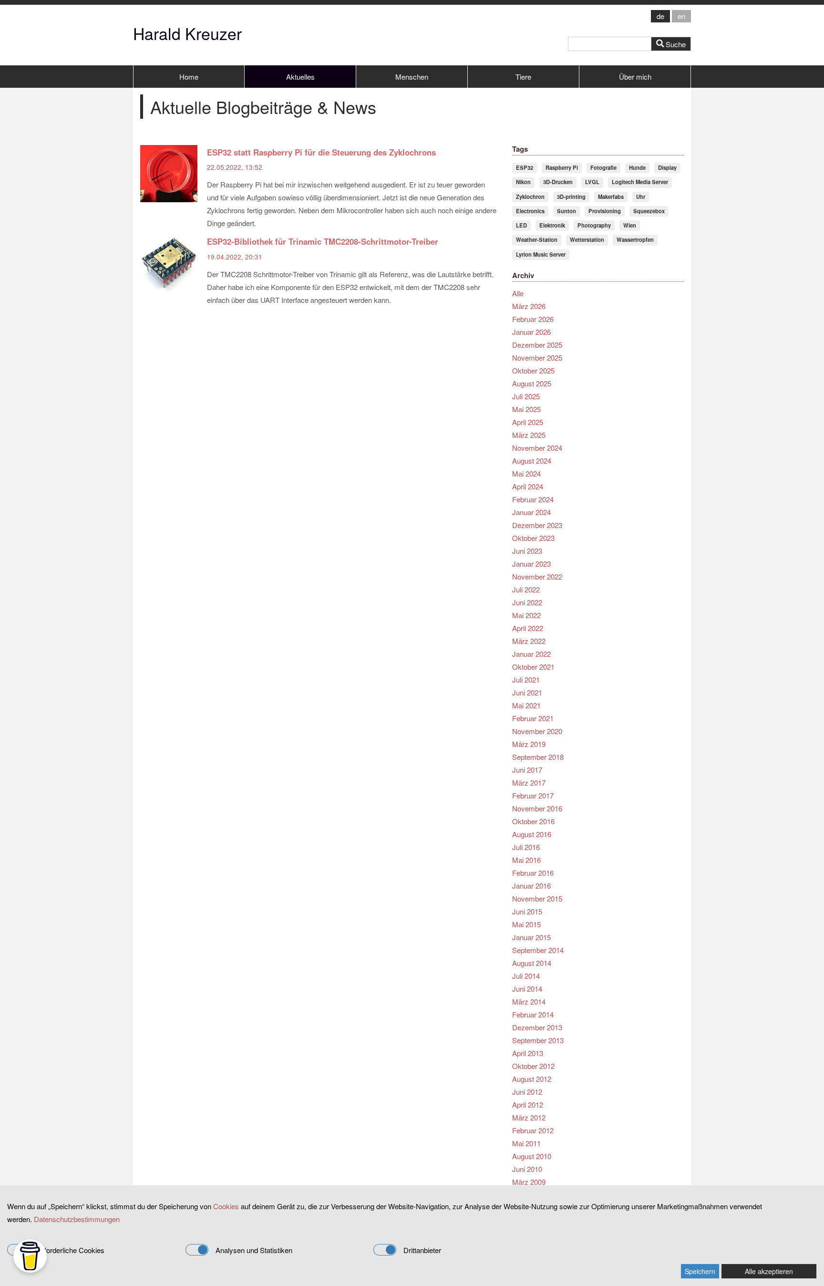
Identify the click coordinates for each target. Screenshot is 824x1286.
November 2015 (537, 898)
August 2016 (531, 834)
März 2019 (529, 744)
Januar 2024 (531, 512)
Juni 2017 (527, 770)
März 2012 (529, 1117)
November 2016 (537, 808)
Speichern (700, 1271)
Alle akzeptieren (769, 1271)
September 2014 (538, 950)
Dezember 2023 (537, 525)
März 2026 (529, 306)
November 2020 (537, 731)
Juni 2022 (527, 602)
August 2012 (531, 1079)
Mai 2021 (526, 705)
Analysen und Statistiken (254, 1250)
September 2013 (538, 1040)
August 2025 (531, 383)
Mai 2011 (526, 1143)
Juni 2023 (527, 551)
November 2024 (537, 448)
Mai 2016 (526, 860)
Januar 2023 (531, 564)
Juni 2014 (527, 989)
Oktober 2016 (533, 821)
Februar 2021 (533, 718)
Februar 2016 (533, 873)
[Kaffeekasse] (30, 1256)
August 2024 (531, 461)
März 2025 (529, 435)
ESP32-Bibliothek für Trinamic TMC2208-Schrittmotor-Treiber (322, 241)
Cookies (226, 1206)
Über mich (635, 77)
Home (188, 77)
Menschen (411, 77)
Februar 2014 (533, 1014)
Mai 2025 (526, 409)
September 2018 (538, 757)
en (681, 16)
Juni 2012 (527, 1092)
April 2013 (527, 1053)
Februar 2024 (533, 499)
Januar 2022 (531, 654)
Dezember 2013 (537, 1027)
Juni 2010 (527, 1169)
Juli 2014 (526, 976)
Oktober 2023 (533, 538)
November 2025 (537, 358)
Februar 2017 (533, 795)
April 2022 (527, 628)
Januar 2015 (531, 937)
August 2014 (531, 963)
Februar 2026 (533, 319)
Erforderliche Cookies (70, 1250)
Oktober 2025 (533, 370)
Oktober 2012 (533, 1066)
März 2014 (529, 1001)
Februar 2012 (533, 1130)
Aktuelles (300, 77)
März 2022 (529, 641)
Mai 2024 (526, 473)
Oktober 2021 (533, 667)
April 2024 (527, 486)
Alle (518, 293)
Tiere (523, 77)
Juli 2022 (526, 589)
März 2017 (529, 783)
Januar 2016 (531, 886)
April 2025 (527, 422)
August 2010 (531, 1156)
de (660, 16)
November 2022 (537, 576)
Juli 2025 (526, 396)
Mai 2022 (526, 615)
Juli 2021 (526, 679)
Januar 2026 (531, 332)
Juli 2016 (526, 847)
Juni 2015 (527, 911)
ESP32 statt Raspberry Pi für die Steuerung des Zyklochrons (321, 152)
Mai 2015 (526, 924)
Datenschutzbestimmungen (77, 1219)
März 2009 (529, 1182)
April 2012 (527, 1104)
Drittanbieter (422, 1250)
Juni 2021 (527, 692)
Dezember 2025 (537, 345)
